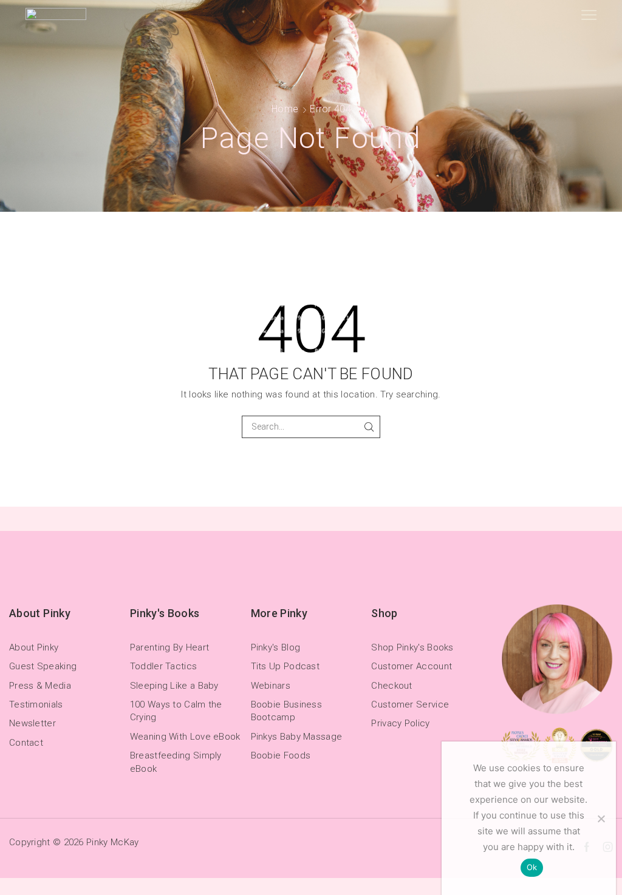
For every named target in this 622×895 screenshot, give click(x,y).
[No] (601, 818)
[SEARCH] (369, 427)
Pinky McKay (112, 842)
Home (285, 109)
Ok (532, 867)
